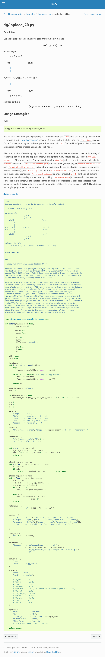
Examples (30, 14)
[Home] (5, 14)
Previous (11, 636)
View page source (92, 14)
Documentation (15, 14)
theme (31, 652)
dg (50, 14)
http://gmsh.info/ (29, 140)
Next (95, 636)
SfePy (54, 4)
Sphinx (17, 652)
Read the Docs (53, 652)
